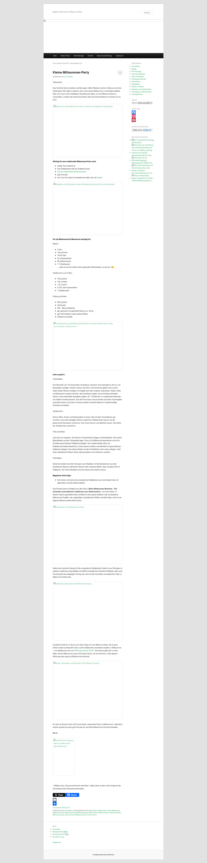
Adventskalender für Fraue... (142, 155)
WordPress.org (58, 837)
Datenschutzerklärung (104, 56)
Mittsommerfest (115, 812)
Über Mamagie (79, 56)
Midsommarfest (70, 812)
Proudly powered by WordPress (103, 855)
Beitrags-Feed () (60, 831)
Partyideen (69, 810)
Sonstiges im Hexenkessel (141, 92)
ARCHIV (134, 103)
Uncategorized (137, 94)
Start (55, 56)
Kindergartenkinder (139, 79)
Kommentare (92, 815)
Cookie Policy (65, 56)
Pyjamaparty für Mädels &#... (142, 163)
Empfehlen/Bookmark (61, 807)
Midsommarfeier (58, 812)
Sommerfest (69, 815)
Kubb (99, 177)
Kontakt (90, 56)
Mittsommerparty (59, 815)
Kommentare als (61, 834)
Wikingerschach (80, 815)
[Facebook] (143, 112)
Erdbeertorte (102, 810)
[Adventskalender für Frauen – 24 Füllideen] (143, 153)
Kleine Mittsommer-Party (71, 72)
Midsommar (116, 810)
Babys (134, 69)
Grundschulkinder (138, 74)
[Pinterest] (143, 120)
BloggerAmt (57, 842)
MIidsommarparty (82, 812)
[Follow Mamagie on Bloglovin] (142, 131)
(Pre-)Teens (136, 66)
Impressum (120, 56)
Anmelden (56, 829)
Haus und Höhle (138, 76)
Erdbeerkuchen (92, 810)
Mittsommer (93, 812)
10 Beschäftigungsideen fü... (142, 180)
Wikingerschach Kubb (83, 650)
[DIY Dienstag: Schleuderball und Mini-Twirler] (138, 140)
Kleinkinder (136, 81)
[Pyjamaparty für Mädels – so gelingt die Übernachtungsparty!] (143, 160)
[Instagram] (143, 116)
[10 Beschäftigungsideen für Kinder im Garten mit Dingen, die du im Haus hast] (143, 178)
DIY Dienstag (136, 71)
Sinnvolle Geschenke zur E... (142, 173)
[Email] (88, 800)
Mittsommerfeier (103, 812)
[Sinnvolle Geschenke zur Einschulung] (143, 170)
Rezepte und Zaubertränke (141, 89)
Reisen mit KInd (138, 86)
